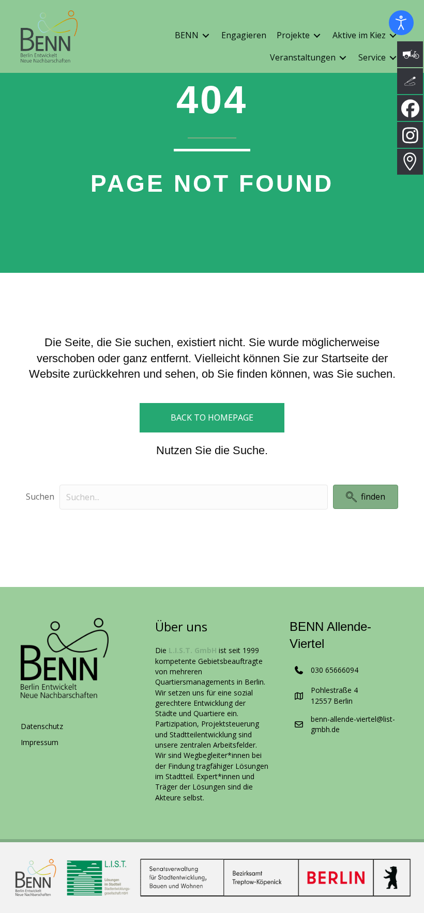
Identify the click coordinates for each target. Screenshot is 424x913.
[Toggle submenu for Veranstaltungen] (343, 58)
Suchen (40, 496)
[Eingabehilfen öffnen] (401, 22)
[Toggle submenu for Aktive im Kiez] (393, 35)
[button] (365, 497)
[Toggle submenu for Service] (393, 58)
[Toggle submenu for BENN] (206, 35)
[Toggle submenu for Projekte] (317, 35)
